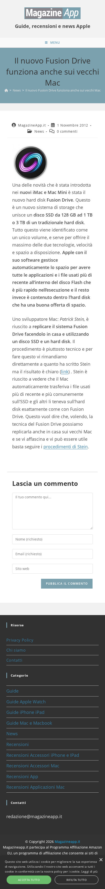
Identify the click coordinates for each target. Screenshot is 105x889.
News (39, 131)
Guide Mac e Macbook (29, 723)
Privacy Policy (19, 640)
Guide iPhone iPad (25, 712)
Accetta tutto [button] (29, 880)
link (64, 371)
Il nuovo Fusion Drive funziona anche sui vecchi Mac (63, 90)
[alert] (52, 872)
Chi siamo (16, 650)
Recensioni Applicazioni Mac (35, 787)
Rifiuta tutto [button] (76, 880)
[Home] (6, 90)
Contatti (14, 660)
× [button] (101, 860)
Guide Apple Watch (26, 702)
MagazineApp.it (32, 125)
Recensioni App (22, 776)
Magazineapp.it (67, 841)
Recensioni (17, 744)
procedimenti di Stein (65, 447)
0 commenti (67, 131)
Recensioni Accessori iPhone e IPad (42, 755)
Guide (12, 691)
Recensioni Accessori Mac (32, 766)
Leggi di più (89, 871)
